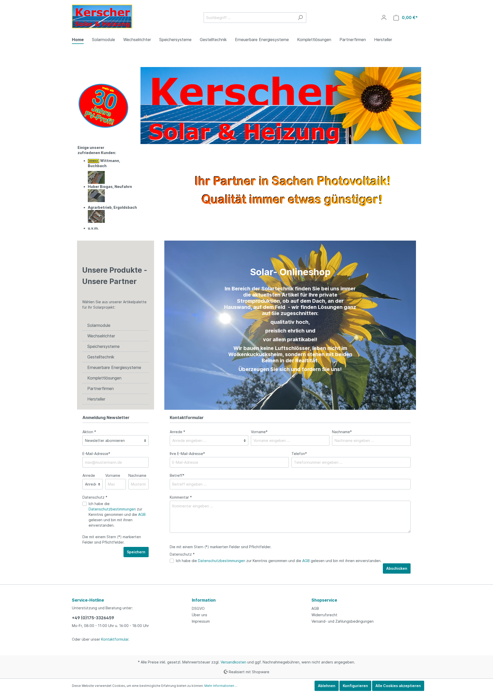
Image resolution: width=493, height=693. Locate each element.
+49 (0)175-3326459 (93, 617)
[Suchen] (300, 17)
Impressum (201, 621)
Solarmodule (98, 325)
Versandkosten (233, 662)
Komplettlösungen (104, 378)
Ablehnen (326, 685)
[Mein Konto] (384, 17)
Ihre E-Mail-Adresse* (187, 453)
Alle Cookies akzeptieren (398, 685)
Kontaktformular (114, 639)
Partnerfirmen (100, 388)
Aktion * (89, 432)
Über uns (199, 615)
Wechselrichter (101, 335)
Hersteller (96, 399)
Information (204, 600)
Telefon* (299, 453)
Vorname (112, 475)
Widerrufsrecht (324, 615)
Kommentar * (181, 497)
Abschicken (396, 568)
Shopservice (324, 600)
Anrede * (177, 432)
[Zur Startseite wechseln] (102, 16)
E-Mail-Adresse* (96, 453)
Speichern (136, 552)
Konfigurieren (355, 685)
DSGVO (198, 608)
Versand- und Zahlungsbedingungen (342, 621)
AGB (142, 514)
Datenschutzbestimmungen (112, 509)
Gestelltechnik (100, 356)
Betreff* (177, 475)
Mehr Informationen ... (220, 686)
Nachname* (342, 432)
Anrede (88, 475)
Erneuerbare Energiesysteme (114, 367)
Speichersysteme (103, 346)
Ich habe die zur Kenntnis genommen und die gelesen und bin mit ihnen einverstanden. (117, 514)
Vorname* (259, 432)
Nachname (137, 475)
